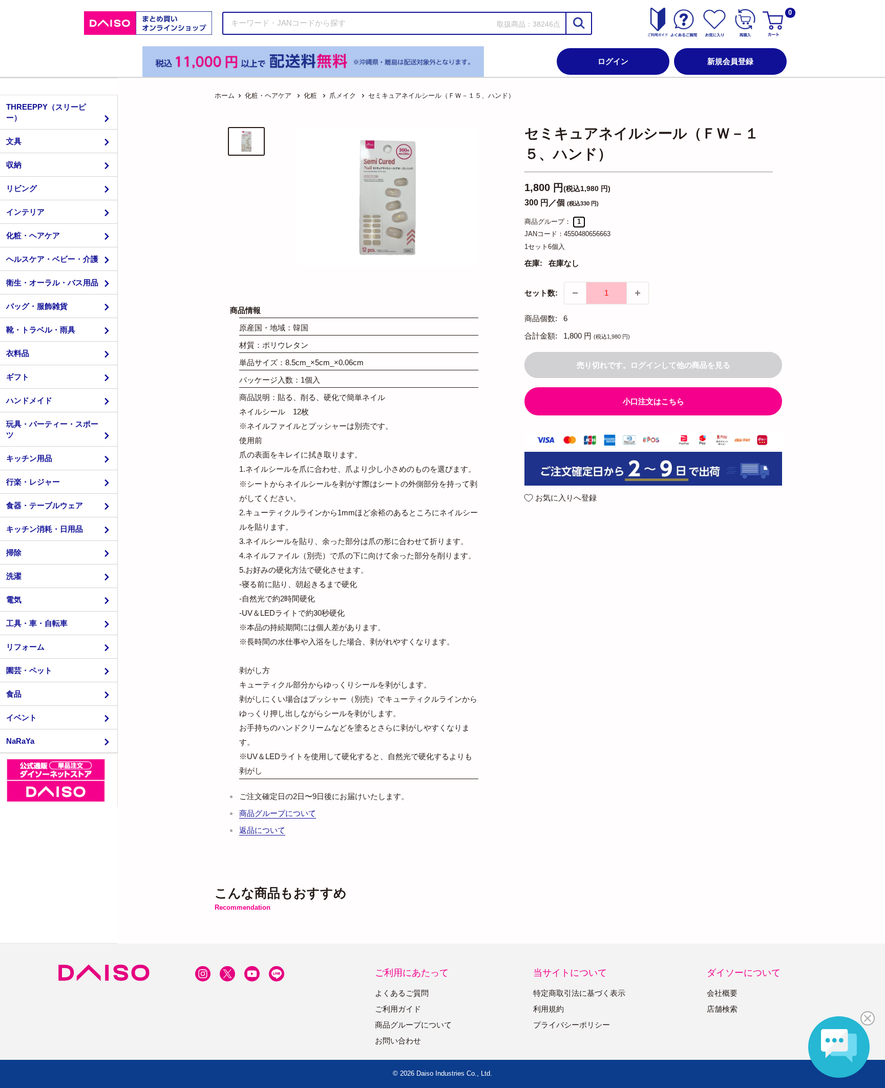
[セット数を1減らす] (575, 293)
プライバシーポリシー (571, 1024)
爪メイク (342, 95)
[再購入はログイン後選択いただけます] (745, 23)
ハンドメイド (29, 400)
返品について (262, 830)
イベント (21, 717)
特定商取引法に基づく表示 (579, 993)
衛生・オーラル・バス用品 (52, 282)
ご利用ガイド (398, 1009)
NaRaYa (20, 741)
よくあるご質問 (402, 993)
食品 (14, 693)
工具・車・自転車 (37, 623)
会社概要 (722, 993)
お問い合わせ (398, 1040)
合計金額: (540, 335)
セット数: (541, 292)
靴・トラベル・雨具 (40, 329)
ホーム (225, 95)
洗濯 (14, 576)
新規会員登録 (730, 61)
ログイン (613, 61)
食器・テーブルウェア (44, 505)
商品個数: (540, 318)
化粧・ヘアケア (33, 235)
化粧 (310, 95)
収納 (14, 164)
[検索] (578, 23)
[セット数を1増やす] (637, 293)
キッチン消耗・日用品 (44, 529)
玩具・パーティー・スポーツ (52, 429)
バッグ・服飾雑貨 (37, 306)
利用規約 (548, 1009)
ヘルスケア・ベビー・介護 (52, 259)
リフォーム (25, 646)
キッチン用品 (29, 458)
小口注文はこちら (653, 401)
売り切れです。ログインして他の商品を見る (653, 365)
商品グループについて (277, 813)
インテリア (25, 211)
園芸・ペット (29, 670)
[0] (774, 23)
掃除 (14, 552)
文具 (14, 141)
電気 (14, 599)
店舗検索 (722, 1009)
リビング (21, 188)
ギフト (17, 376)
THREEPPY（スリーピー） (46, 112)
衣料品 (17, 353)
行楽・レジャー (33, 481)
